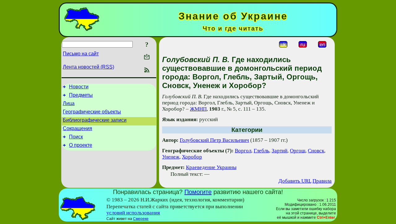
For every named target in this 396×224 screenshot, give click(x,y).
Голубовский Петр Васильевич (214, 140)
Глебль (261, 151)
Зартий (279, 151)
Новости (78, 86)
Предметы (81, 95)
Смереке (140, 219)
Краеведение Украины (211, 167)
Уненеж (170, 157)
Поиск (76, 136)
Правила (322, 181)
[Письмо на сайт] (147, 57)
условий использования (133, 213)
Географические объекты (92, 111)
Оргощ (297, 151)
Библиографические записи (95, 120)
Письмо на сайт (81, 53)
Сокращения (77, 128)
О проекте (80, 145)
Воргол (243, 151)
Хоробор (192, 157)
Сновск (316, 151)
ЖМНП (198, 109)
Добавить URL (294, 181)
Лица (69, 103)
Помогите (198, 191)
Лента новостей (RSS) (88, 67)
